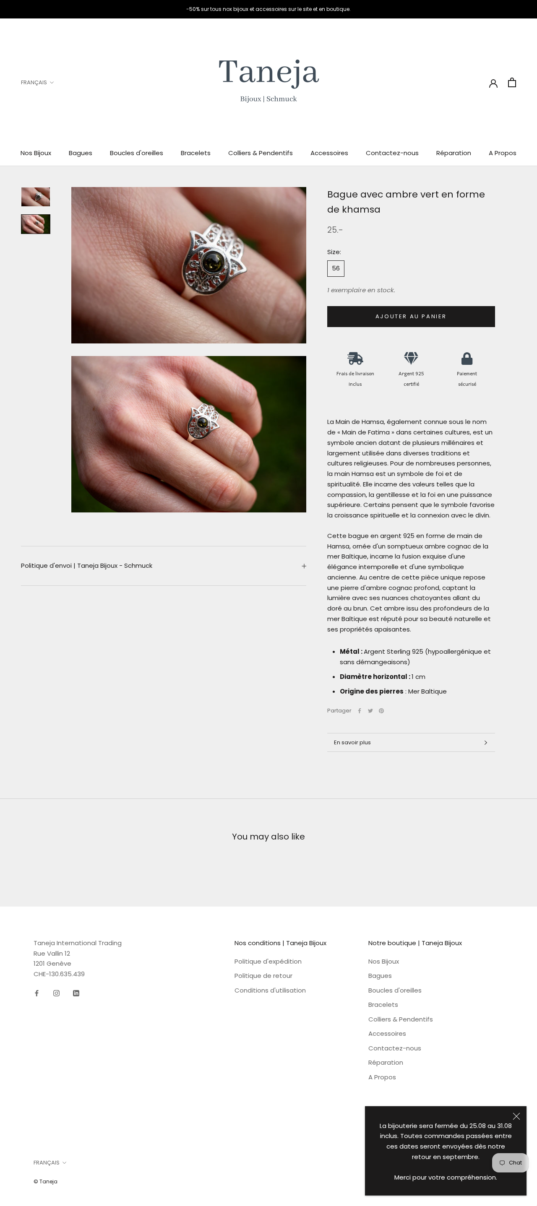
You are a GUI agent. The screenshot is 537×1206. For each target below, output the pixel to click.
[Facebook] (359, 710)
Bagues (80, 152)
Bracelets (196, 152)
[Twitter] (370, 710)
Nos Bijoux (36, 152)
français (34, 82)
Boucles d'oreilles (136, 152)
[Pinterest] (381, 710)
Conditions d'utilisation (270, 990)
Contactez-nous (392, 152)
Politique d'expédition (268, 961)
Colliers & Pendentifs (260, 152)
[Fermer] (516, 1116)
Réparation (453, 152)
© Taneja (45, 1181)
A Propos (502, 152)
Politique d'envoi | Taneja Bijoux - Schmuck (86, 565)
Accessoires (329, 152)
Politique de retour (263, 975)
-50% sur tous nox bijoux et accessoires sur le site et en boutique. (268, 9)
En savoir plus (352, 742)
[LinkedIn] (76, 993)
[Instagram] (56, 993)
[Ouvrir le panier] (512, 82)
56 (336, 268)
